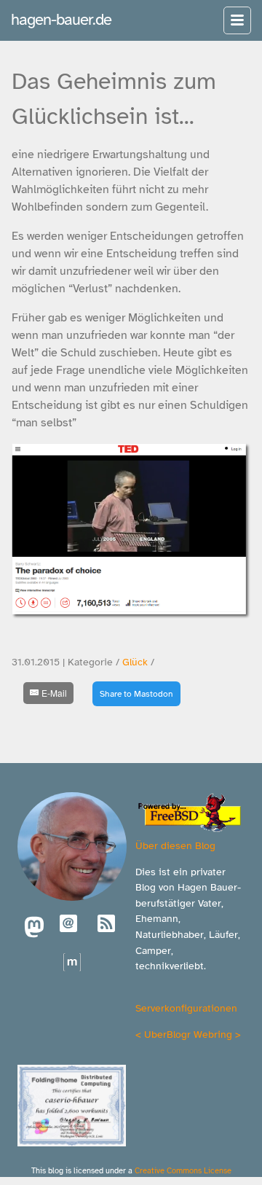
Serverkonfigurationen (186, 1007)
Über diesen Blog (175, 845)
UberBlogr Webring (188, 1034)
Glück (135, 662)
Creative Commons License (183, 1170)
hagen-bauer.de (61, 19)
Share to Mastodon (136, 694)
